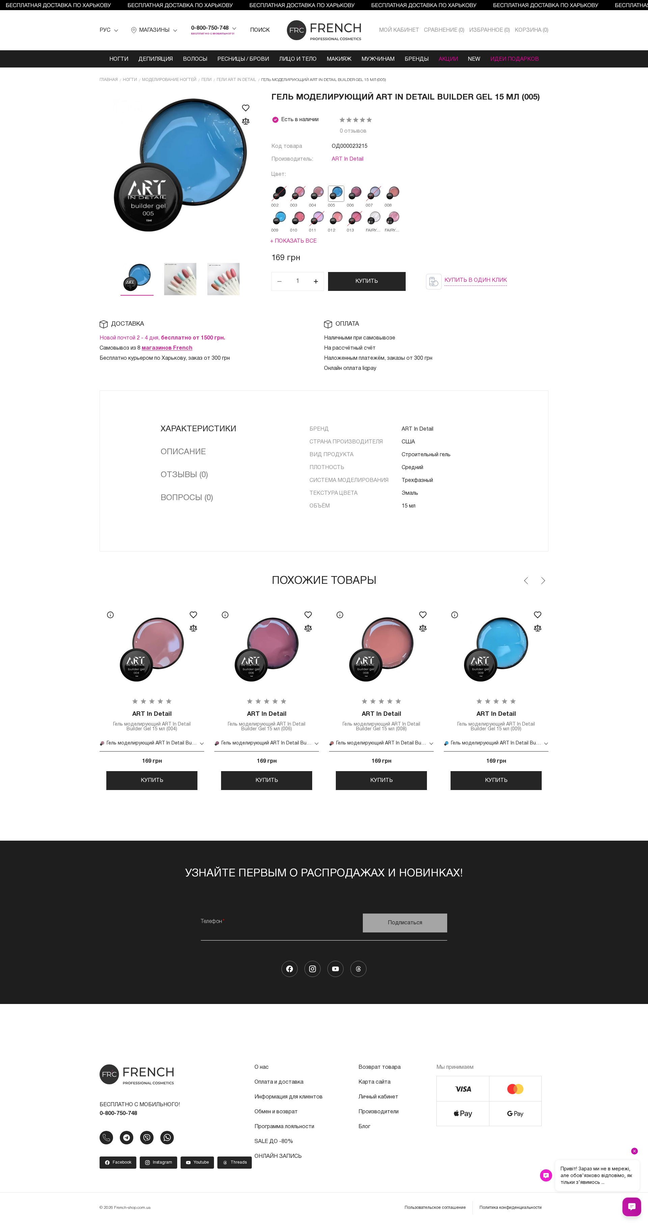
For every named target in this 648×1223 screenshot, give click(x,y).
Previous (526, 581)
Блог (364, 1126)
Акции (448, 59)
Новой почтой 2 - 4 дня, (162, 338)
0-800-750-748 (209, 28)
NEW (474, 59)
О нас (261, 1067)
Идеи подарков (514, 59)
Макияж (339, 59)
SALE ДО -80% (273, 1141)
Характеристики (198, 429)
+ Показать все (293, 241)
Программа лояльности (284, 1126)
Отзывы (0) (184, 475)
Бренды (417, 59)
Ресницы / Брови (243, 59)
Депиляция (155, 59)
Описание (183, 452)
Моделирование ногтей (169, 80)
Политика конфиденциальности (511, 1208)
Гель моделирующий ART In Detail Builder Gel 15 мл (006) (266, 721)
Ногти (118, 59)
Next (543, 581)
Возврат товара (379, 1067)
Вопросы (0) (187, 498)
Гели (206, 80)
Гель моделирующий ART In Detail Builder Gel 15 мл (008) (381, 721)
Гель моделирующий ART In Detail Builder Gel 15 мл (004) (152, 721)
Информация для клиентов (288, 1097)
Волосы (195, 59)
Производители (378, 1112)
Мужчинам (378, 59)
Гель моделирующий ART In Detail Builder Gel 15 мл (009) (496, 721)
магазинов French (167, 348)
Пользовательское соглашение (435, 1208)
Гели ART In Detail (236, 80)
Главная (109, 80)
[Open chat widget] (631, 1206)
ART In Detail (347, 159)
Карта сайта (374, 1082)
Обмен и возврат (276, 1112)
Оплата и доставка (278, 1082)
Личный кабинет (378, 1097)
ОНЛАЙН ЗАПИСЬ (278, 1156)
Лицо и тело (298, 59)
